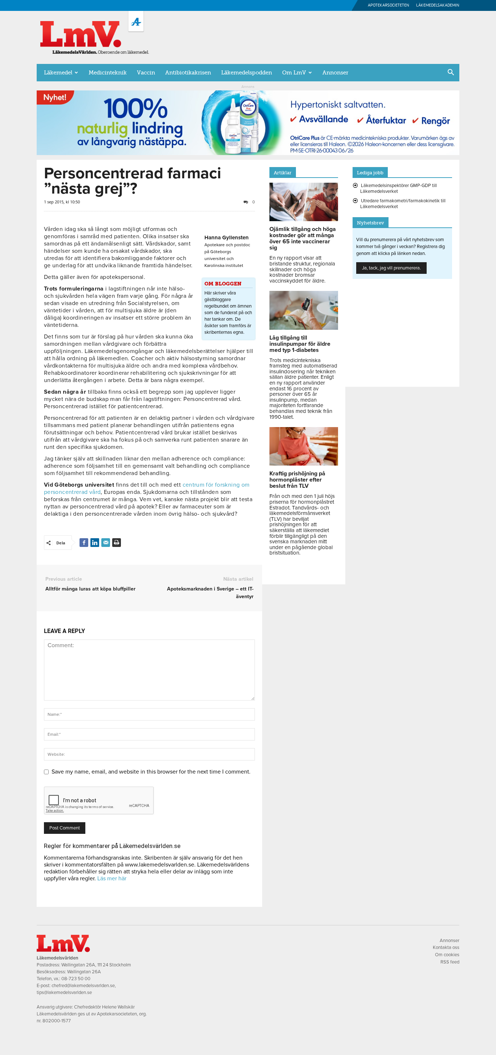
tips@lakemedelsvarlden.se (64, 992)
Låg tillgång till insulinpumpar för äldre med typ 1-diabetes (299, 344)
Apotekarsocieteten (388, 5)
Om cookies (447, 955)
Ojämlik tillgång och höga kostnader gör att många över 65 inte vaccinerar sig (302, 238)
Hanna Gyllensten (226, 237)
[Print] (116, 542)
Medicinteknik (108, 72)
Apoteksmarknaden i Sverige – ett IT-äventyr (210, 593)
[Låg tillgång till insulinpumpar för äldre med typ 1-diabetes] (303, 328)
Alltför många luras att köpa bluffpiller (90, 589)
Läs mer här (111, 878)
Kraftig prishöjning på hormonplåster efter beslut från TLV (297, 480)
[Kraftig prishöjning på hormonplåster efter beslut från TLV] (303, 463)
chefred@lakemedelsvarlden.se (83, 986)
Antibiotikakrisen (188, 72)
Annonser (335, 72)
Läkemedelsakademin (437, 5)
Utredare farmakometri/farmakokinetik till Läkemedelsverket (403, 204)
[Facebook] (84, 542)
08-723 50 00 (75, 979)
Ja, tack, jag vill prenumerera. (391, 268)
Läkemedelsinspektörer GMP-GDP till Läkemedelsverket (398, 188)
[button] (450, 73)
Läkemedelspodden (246, 72)
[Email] (105, 542)
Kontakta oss (446, 947)
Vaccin (146, 72)
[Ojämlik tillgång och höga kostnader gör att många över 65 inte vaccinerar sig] (303, 219)
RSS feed (449, 962)
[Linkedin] (94, 542)
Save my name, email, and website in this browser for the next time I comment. (151, 771)
